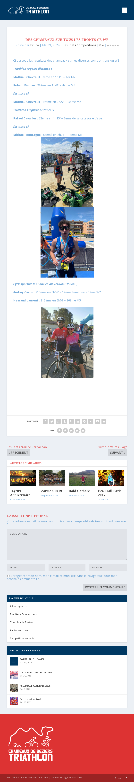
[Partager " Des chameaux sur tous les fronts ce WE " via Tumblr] (64, 421)
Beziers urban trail (30, 699)
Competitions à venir (22, 638)
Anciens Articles (19, 630)
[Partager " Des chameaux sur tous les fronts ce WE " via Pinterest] (71, 421)
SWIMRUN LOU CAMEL (32, 659)
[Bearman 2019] (52, 478)
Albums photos (18, 606)
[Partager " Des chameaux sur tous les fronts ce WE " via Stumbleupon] (91, 421)
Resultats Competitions (23, 614)
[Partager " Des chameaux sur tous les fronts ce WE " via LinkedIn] (78, 421)
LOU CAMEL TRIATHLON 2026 (36, 672)
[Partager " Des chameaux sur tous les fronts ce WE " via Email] (97, 421)
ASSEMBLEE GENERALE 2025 (35, 685)
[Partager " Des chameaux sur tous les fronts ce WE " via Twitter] (51, 421)
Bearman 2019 (50, 491)
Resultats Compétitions (79, 45)
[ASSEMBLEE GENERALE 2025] (14, 688)
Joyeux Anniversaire (20, 493)
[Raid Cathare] (82, 478)
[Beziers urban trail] (14, 701)
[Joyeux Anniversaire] (23, 478)
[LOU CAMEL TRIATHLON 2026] (14, 675)
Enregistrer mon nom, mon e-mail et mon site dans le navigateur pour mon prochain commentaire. (62, 577)
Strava (118, 778)
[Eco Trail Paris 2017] (111, 478)
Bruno (34, 45)
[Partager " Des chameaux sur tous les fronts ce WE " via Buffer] (84, 421)
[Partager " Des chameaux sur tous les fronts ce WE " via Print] (104, 421)
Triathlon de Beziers (21, 622)
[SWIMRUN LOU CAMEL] (14, 661)
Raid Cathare (79, 491)
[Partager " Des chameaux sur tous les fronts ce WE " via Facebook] (45, 421)
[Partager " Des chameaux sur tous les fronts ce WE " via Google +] (58, 421)
